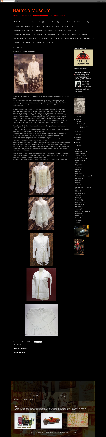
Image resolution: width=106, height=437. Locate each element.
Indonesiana (51, 34)
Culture (67, 26)
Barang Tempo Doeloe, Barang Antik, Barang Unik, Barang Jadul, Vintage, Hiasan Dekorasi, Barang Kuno (83, 77)
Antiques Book (35, 22)
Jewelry (63, 34)
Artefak (16, 26)
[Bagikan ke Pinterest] (41, 342)
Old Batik (44, 38)
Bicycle (27, 26)
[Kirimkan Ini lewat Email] (35, 342)
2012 (77, 142)
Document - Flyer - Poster (22, 30)
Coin (57, 26)
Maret (79, 131)
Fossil (60, 30)
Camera (38, 26)
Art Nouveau (81, 22)
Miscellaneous (18, 38)
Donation (39, 30)
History (39, 34)
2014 (77, 137)
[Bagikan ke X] (38, 342)
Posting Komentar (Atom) (27, 399)
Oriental (56, 38)
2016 (77, 119)
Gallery (70, 30)
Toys (48, 42)
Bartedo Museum (32, 10)
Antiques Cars (50, 22)
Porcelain (87, 38)
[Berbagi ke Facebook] (39, 342)
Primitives (17, 42)
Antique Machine (19, 22)
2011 (77, 145)
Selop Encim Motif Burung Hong (85, 83)
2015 (77, 134)
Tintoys (38, 42)
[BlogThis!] (36, 342)
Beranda (36, 396)
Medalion (84, 34)
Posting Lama (64, 396)
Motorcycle (32, 38)
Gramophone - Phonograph (22, 34)
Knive (74, 34)
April (78, 121)
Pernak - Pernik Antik (71, 38)
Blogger (74, 432)
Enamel (50, 30)
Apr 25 (81, 123)
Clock (48, 26)
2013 (77, 140)
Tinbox (28, 42)
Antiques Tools (65, 22)
